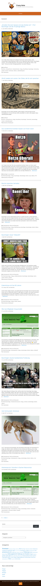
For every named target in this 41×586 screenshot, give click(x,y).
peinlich (10, 277)
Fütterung (26, 552)
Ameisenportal (14, 350)
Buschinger (31, 69)
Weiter (6, 517)
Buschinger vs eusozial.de (8, 174)
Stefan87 (36, 350)
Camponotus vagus (11, 550)
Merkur (15, 70)
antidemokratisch (18, 276)
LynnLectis (10, 510)
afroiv (4, 69)
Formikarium (18, 552)
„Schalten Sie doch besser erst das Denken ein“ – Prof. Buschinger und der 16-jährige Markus (19, 25)
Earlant (3, 70)
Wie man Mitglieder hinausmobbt (12, 309)
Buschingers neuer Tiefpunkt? (11, 235)
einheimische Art (7, 552)
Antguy (21, 69)
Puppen (15, 557)
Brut (20, 548)
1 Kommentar (5, 72)
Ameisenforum (9, 69)
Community (36, 69)
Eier (36, 550)
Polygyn (3, 568)
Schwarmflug (32, 557)
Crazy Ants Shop (17, 550)
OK (20, 583)
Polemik (18, 510)
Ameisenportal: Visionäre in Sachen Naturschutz (17, 467)
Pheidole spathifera (33, 555)
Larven (3, 555)
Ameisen (5, 549)
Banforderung (17, 227)
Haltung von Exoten (23, 554)
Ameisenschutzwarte (15, 401)
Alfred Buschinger (6, 175)
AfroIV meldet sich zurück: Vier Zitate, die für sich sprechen (20, 78)
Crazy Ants (20, 5)
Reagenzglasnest (20, 557)
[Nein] (39, 583)
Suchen (3, 524)
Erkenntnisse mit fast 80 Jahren (11, 285)
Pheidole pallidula (26, 555)
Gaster (3, 574)
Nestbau (21, 555)
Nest (19, 555)
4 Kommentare (6, 351)
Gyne (6, 554)
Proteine (11, 557)
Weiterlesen (34, 170)
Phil (36, 175)
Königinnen (34, 554)
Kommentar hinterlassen (8, 122)
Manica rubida (13, 555)
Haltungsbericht (12, 554)
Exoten (6, 70)
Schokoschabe (27, 557)
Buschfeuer (5, 67)
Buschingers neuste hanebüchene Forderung (16, 358)
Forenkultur (11, 70)
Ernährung (14, 552)
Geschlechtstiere (35, 552)
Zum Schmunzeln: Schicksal (10, 411)
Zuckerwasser (17, 558)
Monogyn (4, 572)
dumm (34, 276)
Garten (30, 552)
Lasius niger (8, 555)
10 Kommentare (6, 512)
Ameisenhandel (15, 69)
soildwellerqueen (21, 70)
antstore (26, 401)
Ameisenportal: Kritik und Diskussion (11, 225)
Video (9, 558)
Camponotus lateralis (29, 548)
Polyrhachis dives (6, 557)
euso (30, 175)
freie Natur (21, 552)
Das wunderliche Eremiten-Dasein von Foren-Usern (18, 129)
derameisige (34, 119)
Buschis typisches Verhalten (10, 183)
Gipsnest (3, 554)
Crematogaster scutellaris (24, 550)
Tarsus (3, 576)
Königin (31, 554)
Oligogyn (4, 570)
